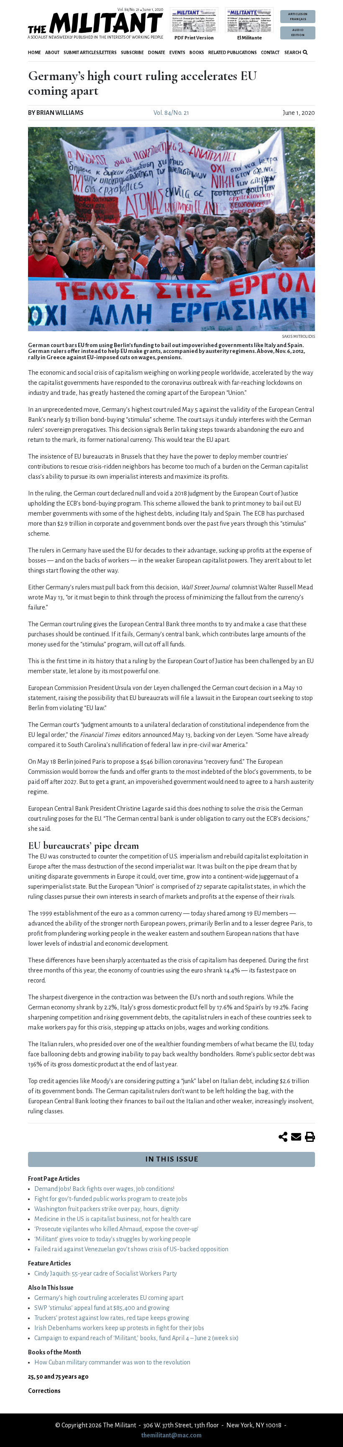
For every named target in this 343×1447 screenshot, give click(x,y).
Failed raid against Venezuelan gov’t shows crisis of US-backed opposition (131, 1249)
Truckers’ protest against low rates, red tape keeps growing (111, 1318)
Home (34, 52)
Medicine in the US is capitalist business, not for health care (112, 1219)
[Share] (283, 1138)
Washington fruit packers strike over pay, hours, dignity (106, 1209)
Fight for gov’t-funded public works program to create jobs (110, 1198)
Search (292, 52)
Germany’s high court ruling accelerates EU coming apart (108, 1297)
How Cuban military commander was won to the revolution (112, 1362)
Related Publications (232, 52)
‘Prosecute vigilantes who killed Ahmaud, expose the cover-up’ (116, 1229)
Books (196, 52)
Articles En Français (297, 17)
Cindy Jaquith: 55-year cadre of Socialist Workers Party (105, 1273)
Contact (270, 52)
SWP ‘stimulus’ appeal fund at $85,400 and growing (101, 1307)
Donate (156, 52)
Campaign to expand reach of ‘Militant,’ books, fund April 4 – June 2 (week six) (136, 1338)
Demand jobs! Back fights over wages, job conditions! (104, 1188)
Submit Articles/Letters (90, 52)
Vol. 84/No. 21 (171, 112)
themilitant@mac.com (171, 1435)
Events (177, 52)
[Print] (310, 1138)
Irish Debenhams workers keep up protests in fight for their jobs (119, 1328)
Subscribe (132, 52)
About (52, 52)
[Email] (296, 1138)
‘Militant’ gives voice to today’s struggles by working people (112, 1239)
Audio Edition (298, 33)
